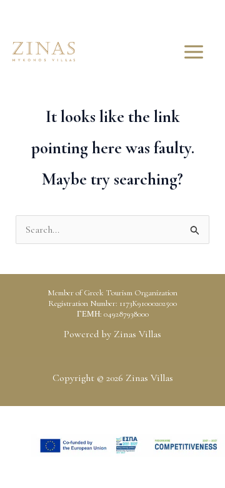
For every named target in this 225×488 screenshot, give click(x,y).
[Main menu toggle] (193, 52)
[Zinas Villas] (43, 51)
